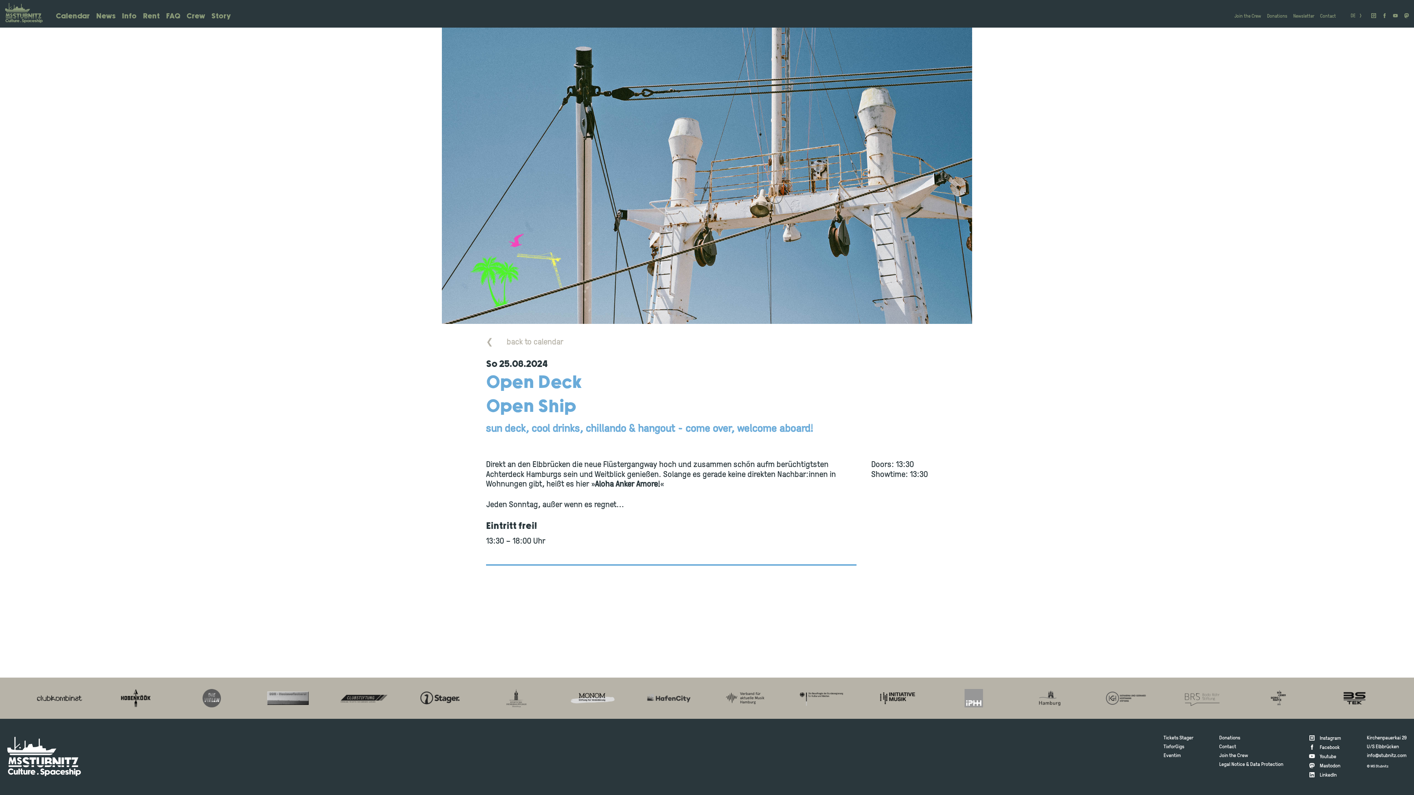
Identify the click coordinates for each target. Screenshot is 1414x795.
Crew (196, 16)
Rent (151, 16)
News (106, 16)
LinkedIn (1328, 775)
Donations (1277, 16)
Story (221, 16)
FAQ (173, 16)
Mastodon (1330, 766)
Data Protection (1266, 764)
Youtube (1328, 757)
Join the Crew (1247, 16)
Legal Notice (1232, 764)
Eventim (1172, 756)
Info (129, 16)
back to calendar (524, 342)
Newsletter (1303, 16)
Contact (1328, 16)
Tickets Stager (1178, 738)
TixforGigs (1174, 747)
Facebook (1330, 747)
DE (1353, 16)
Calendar (73, 16)
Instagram (1330, 738)
